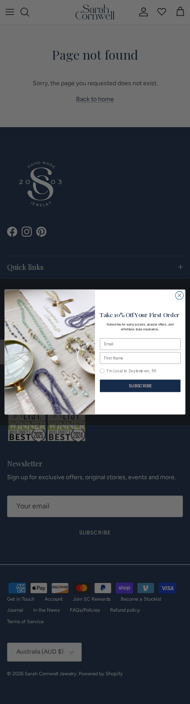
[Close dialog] (179, 295)
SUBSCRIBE (140, 385)
